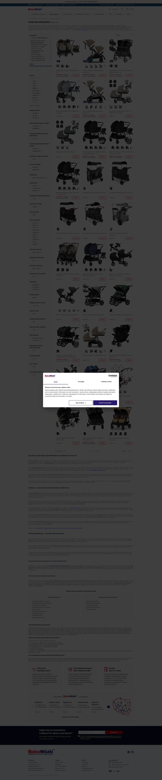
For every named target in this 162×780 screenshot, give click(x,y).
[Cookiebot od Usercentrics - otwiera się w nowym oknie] (109, 376)
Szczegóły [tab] (81, 381)
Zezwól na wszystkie (105, 403)
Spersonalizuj (80, 403)
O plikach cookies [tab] (106, 381)
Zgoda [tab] (56, 381)
